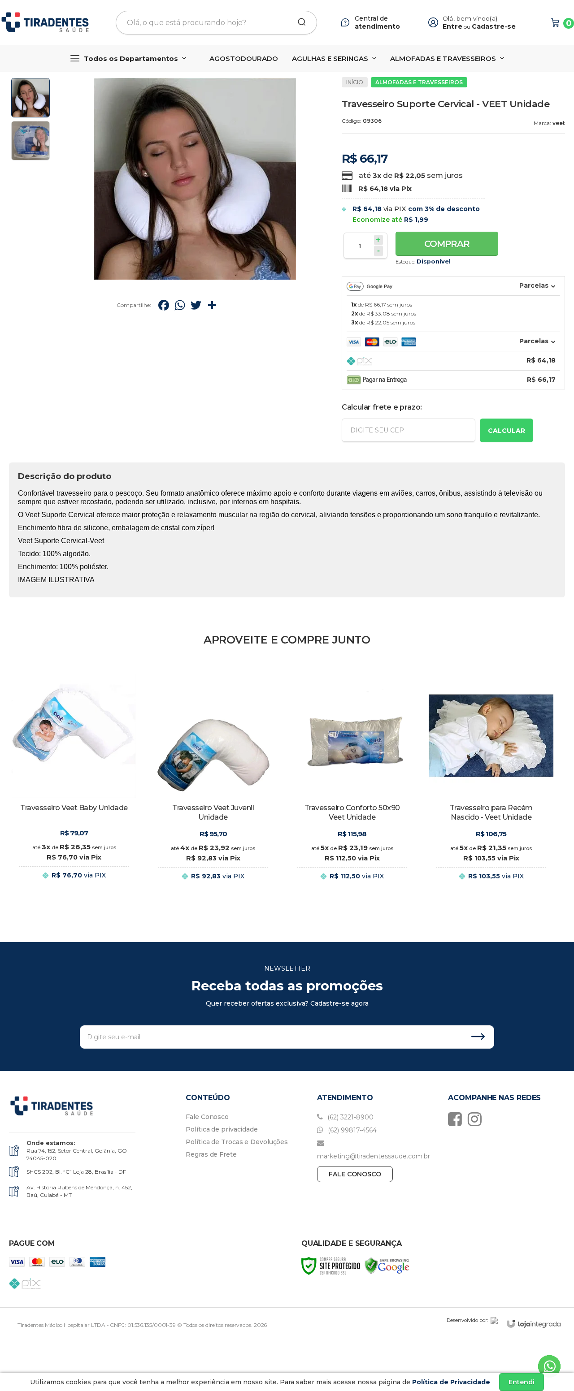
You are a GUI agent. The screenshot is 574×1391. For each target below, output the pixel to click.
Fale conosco (355, 1174)
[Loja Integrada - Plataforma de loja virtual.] (533, 1324)
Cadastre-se (494, 26)
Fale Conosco (207, 1117)
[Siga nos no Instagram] (477, 1119)
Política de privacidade (222, 1129)
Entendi (522, 1382)
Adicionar (90, 885)
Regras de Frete (211, 1154)
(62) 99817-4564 (351, 1130)
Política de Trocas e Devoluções (237, 1142)
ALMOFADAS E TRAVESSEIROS (419, 82)
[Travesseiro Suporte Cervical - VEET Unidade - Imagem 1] (30, 97)
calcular (506, 431)
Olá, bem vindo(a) (470, 18)
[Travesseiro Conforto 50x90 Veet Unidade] (352, 784)
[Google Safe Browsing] (387, 1265)
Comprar (447, 243)
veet (558, 123)
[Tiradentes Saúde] (45, 22)
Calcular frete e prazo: (382, 407)
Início (354, 82)
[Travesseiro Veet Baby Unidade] (74, 784)
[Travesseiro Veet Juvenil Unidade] (213, 784)
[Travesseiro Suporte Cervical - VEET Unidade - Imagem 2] (30, 140)
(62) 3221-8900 (350, 1117)
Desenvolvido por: (467, 1320)
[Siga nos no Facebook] (457, 1119)
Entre (452, 26)
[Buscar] (298, 22)
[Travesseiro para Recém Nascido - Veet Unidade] (491, 784)
